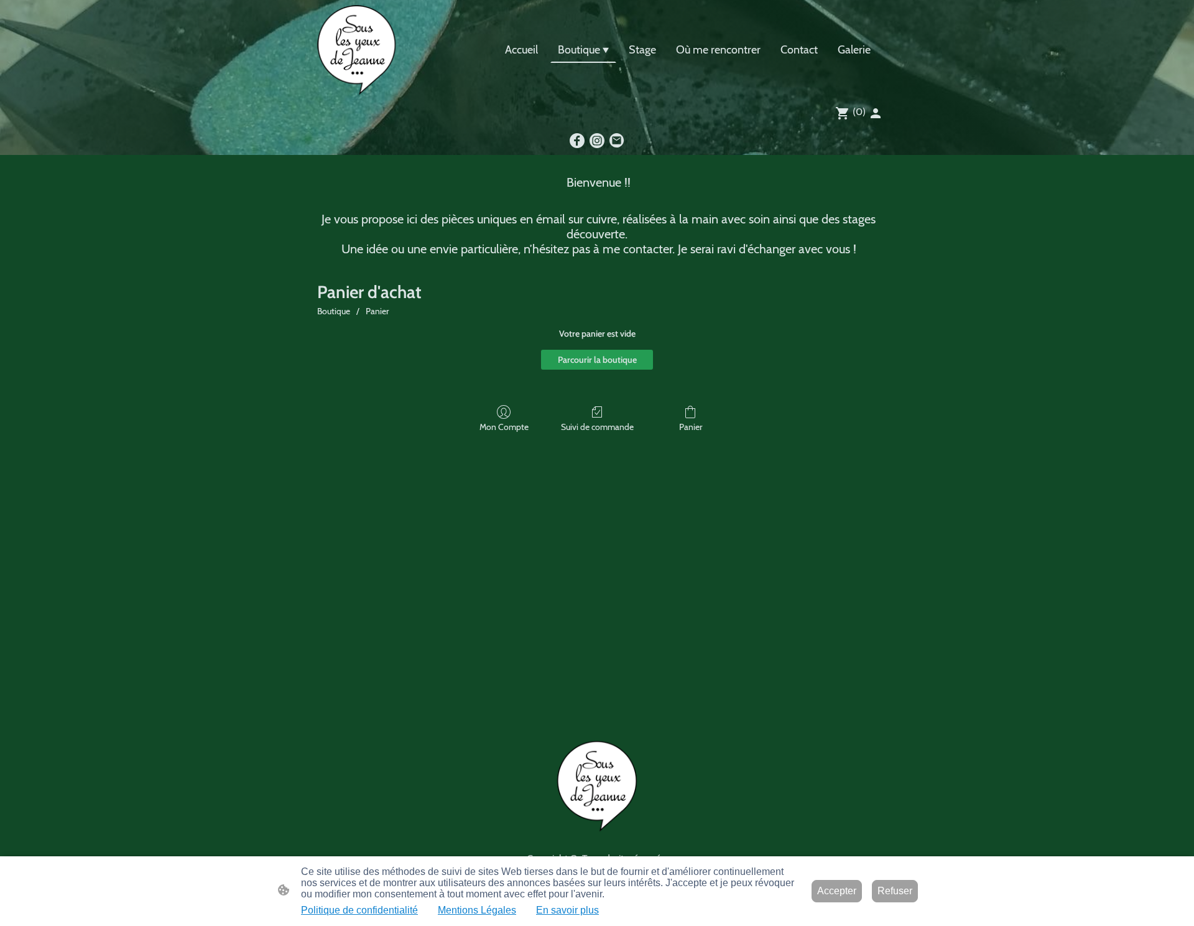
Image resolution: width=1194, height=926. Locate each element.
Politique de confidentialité (359, 910)
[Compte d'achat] (875, 113)
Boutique (333, 311)
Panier (377, 311)
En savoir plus (567, 910)
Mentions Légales (477, 910)
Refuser (894, 891)
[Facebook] (577, 140)
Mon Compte (504, 427)
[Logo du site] (356, 50)
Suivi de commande (597, 427)
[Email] (616, 140)
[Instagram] (597, 140)
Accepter (836, 891)
